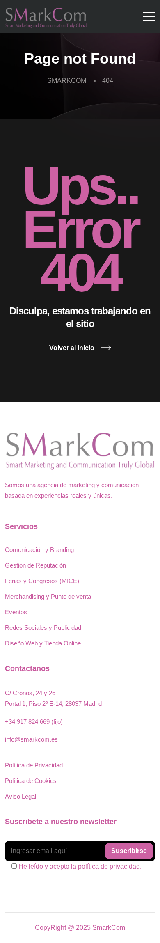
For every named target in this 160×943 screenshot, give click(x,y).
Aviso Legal (20, 796)
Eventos (16, 612)
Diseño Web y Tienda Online (43, 643)
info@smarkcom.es (31, 739)
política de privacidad (109, 866)
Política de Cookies (31, 780)
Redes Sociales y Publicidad (43, 627)
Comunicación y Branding (39, 549)
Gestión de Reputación (35, 565)
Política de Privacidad (34, 765)
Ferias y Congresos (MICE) (42, 580)
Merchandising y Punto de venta (48, 596)
